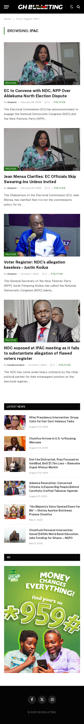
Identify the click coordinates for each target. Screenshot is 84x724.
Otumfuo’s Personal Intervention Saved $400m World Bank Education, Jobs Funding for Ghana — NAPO (54, 534)
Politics (10, 83)
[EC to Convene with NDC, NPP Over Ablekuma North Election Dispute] (42, 63)
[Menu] (6, 7)
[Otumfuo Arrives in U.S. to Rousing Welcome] (15, 443)
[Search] (78, 7)
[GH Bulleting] (40, 7)
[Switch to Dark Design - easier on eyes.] (71, 7)
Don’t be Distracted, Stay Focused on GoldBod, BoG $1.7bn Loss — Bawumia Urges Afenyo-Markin (54, 463)
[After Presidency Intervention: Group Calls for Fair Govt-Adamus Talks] (15, 422)
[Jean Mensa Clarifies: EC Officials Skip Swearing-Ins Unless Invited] (42, 149)
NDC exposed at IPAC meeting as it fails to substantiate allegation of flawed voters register (41, 353)
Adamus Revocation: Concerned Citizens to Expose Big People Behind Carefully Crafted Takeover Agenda (54, 486)
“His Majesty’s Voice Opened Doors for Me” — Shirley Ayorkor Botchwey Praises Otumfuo (54, 510)
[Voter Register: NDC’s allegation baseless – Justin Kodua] (42, 235)
